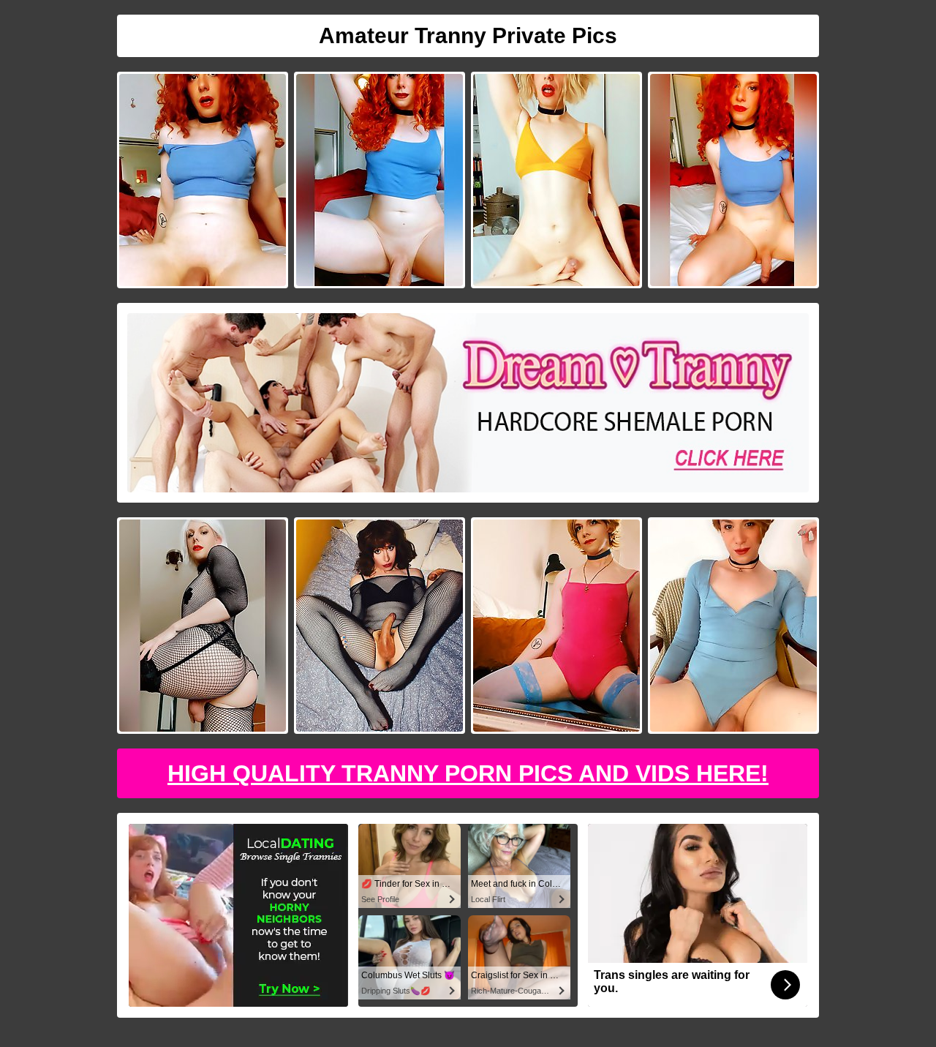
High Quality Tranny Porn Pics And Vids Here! (468, 773)
